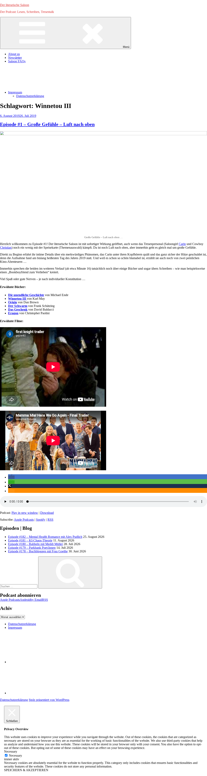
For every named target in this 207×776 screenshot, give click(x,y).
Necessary (15, 755)
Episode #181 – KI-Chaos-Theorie (30, 540)
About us (14, 54)
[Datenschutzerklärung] (38, 662)
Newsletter (15, 57)
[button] (11, 477)
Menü (126, 46)
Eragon (13, 313)
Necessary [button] (10, 751)
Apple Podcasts (24, 519)
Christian (6, 247)
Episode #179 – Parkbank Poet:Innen (32, 547)
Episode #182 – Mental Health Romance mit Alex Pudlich (45, 536)
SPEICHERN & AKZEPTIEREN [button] (26, 770)
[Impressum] (38, 693)
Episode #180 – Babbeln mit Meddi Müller (35, 544)
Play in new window (25, 512)
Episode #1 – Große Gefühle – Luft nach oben (47, 124)
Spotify (40, 519)
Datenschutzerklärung (30, 96)
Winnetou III (17, 298)
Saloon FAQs (16, 61)
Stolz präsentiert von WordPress (49, 700)
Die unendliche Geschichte (26, 295)
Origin (12, 302)
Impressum (15, 92)
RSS (50, 519)
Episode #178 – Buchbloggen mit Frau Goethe (38, 551)
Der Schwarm (17, 306)
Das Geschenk (17, 309)
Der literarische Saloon (14, 5)
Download (47, 512)
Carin (182, 244)
